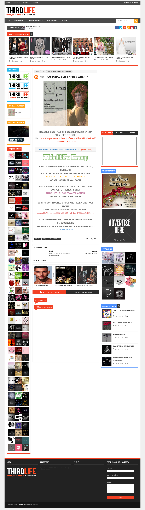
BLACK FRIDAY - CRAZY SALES (123, 346)
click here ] (87, 149)
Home (8, 2)
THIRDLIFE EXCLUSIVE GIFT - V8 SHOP (61, 57)
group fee (38, 238)
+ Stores (64, 21)
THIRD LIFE (22, 504)
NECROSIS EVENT (119, 334)
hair (43, 71)
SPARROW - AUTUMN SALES (122, 322)
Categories (18, 21)
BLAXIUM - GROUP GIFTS (33, 27)
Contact (26, 2)
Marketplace (52, 21)
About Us (16, 2)
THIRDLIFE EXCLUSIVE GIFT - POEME (103, 57)
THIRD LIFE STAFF (35, 21)
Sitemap (35, 2)
